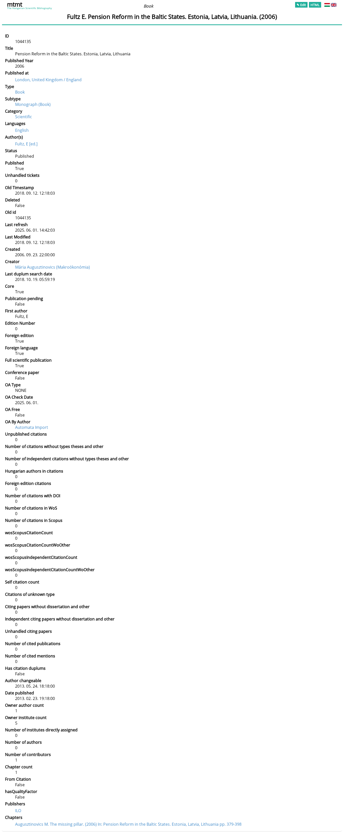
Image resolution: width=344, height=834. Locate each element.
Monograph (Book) (33, 104)
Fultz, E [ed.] (26, 144)
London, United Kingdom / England (48, 79)
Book (20, 92)
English (22, 130)
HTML (315, 5)
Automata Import (31, 427)
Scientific (23, 116)
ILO (18, 810)
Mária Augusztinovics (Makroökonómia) (52, 267)
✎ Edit (301, 5)
